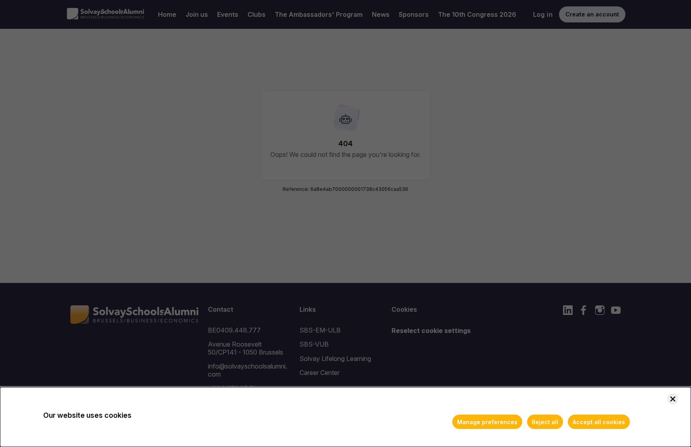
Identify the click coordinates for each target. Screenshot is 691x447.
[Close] (672, 399)
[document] (345, 417)
